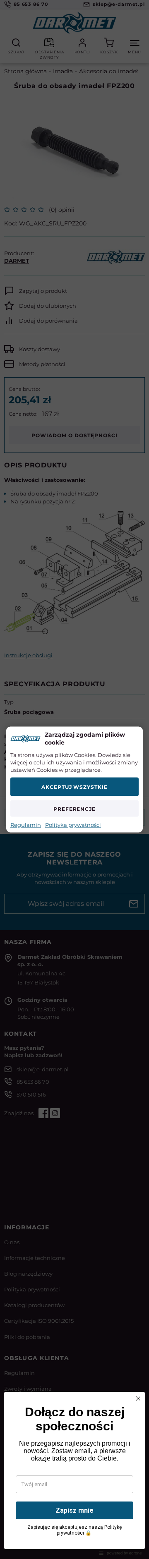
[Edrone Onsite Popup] (74, 779)
